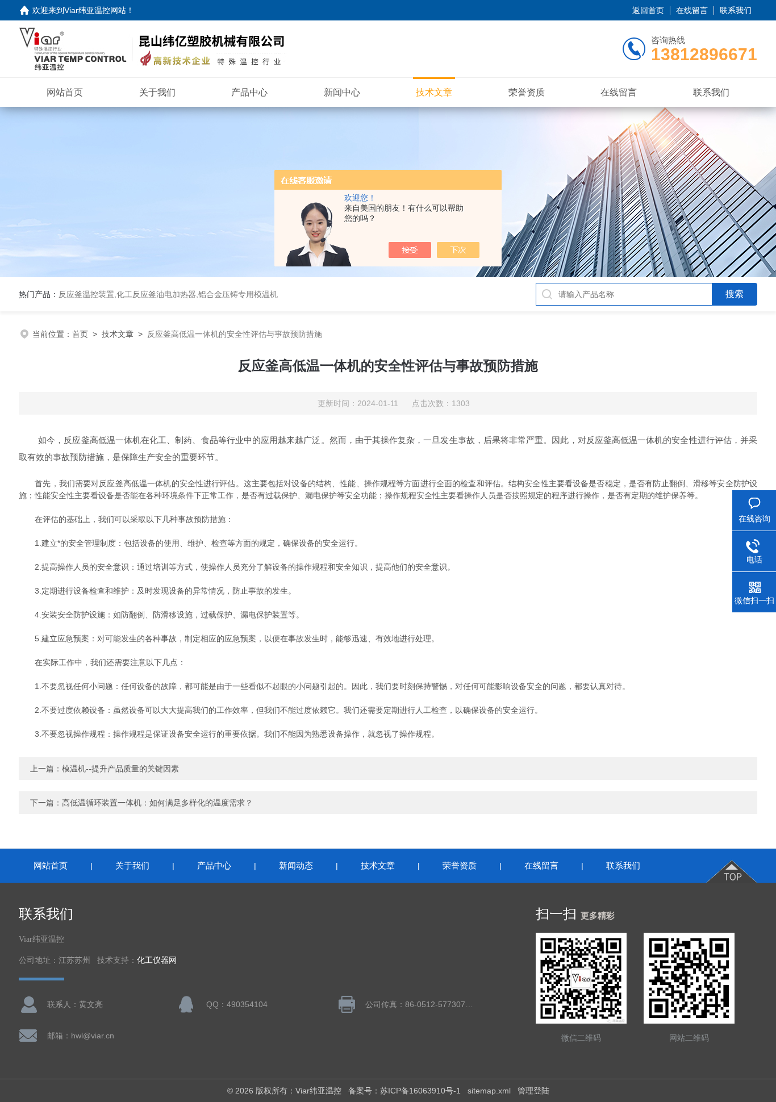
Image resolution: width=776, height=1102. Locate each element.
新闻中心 (342, 92)
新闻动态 (296, 865)
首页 (80, 334)
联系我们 (736, 10)
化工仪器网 (157, 960)
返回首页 (648, 10)
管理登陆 (533, 1090)
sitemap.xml (489, 1090)
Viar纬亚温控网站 (95, 10)
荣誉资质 (526, 92)
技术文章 (434, 92)
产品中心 (249, 92)
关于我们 (157, 92)
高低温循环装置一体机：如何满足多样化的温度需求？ (157, 802)
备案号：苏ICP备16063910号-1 (404, 1090)
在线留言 (692, 10)
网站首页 (65, 92)
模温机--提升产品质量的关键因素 (120, 768)
